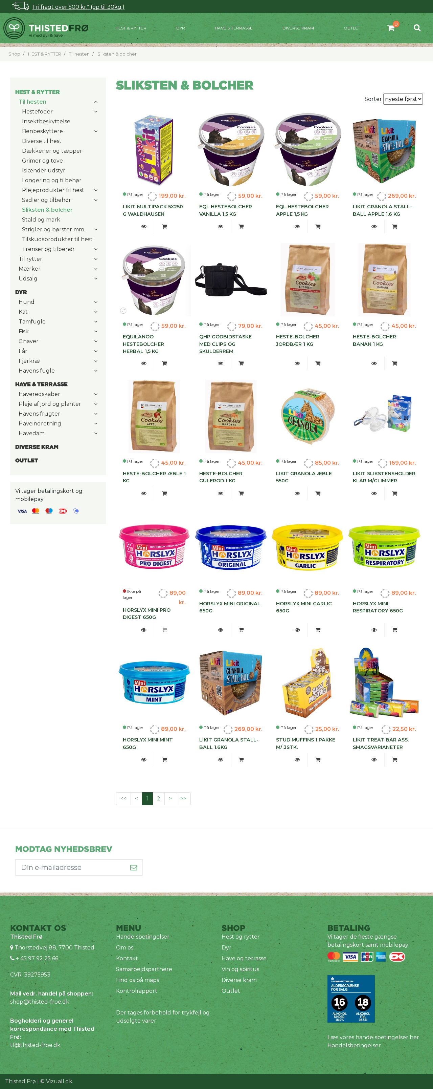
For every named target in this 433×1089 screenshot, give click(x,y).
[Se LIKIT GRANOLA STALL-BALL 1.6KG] (221, 760)
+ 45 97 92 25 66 (36, 958)
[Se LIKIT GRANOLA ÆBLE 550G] (297, 493)
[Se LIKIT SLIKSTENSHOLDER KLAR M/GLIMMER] (374, 493)
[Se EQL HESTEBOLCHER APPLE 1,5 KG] (297, 226)
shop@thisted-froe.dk (39, 1002)
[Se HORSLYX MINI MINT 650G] (144, 760)
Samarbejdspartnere (144, 969)
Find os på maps (137, 980)
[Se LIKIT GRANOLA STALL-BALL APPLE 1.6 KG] (374, 226)
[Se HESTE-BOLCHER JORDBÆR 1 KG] (297, 363)
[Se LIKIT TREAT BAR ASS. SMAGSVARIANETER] (374, 760)
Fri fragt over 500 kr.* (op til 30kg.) (78, 7)
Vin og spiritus (240, 969)
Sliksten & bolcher (117, 54)
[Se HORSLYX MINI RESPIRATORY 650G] (374, 630)
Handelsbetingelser (142, 937)
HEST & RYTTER (130, 27)
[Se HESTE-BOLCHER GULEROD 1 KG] (221, 493)
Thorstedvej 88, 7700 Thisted (54, 947)
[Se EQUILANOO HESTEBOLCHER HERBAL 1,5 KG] (144, 363)
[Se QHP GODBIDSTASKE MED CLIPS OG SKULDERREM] (221, 363)
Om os (124, 947)
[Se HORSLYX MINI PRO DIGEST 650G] (144, 630)
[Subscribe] (134, 867)
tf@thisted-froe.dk (35, 1045)
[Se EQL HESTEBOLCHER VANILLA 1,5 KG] (221, 226)
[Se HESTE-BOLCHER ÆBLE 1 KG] (144, 493)
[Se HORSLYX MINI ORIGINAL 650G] (221, 630)
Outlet (352, 27)
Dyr (180, 27)
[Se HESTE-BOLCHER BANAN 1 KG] (374, 363)
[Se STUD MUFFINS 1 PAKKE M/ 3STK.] (297, 760)
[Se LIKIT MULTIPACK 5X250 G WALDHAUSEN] (144, 226)
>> (183, 798)
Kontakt (127, 958)
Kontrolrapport (136, 991)
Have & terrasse (234, 27)
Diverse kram (298, 27)
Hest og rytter (241, 937)
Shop (14, 54)
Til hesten (79, 54)
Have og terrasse (244, 958)
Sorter (374, 99)
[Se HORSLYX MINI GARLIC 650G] (297, 630)
